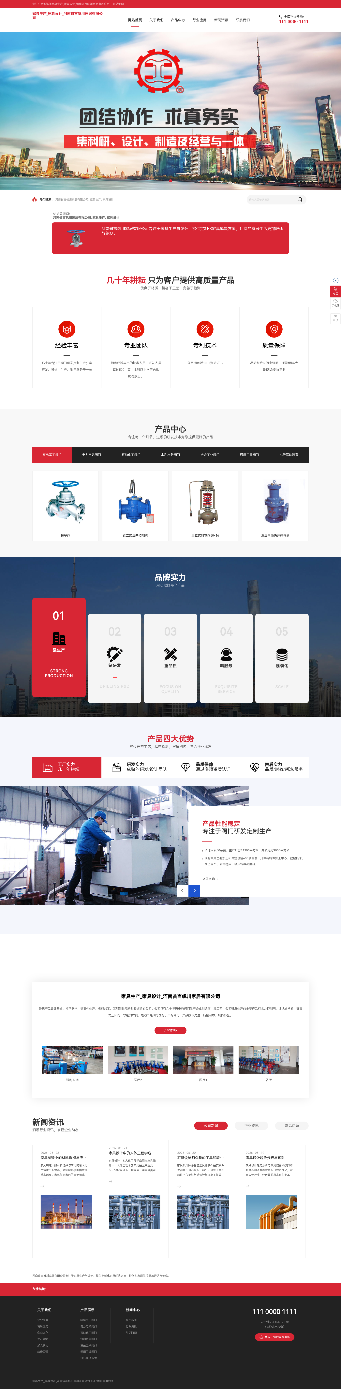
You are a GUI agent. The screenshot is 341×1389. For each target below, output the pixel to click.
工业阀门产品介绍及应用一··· (132, 1153)
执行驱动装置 (288, 455)
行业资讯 (251, 1126)
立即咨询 (208, 879)
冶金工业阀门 (209, 455)
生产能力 (42, 1339)
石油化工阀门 (131, 455)
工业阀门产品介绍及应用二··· (201, 1153)
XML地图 (96, 1381)
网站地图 (118, 4)
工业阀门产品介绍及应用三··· (269, 1153)
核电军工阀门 (52, 455)
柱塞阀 (65, 535)
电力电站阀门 (91, 455)
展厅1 (203, 1080)
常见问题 (292, 1126)
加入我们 (42, 1345)
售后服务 (42, 1326)
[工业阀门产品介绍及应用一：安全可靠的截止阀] (134, 1207)
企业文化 (42, 1332)
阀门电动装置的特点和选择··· (64, 1153)
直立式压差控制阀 (135, 535)
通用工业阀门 (249, 455)
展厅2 (138, 1080)
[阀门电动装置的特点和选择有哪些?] (66, 1217)
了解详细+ (170, 1030)
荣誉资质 (42, 1351)
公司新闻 (211, 1126)
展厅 (268, 1080)
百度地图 (108, 1381)
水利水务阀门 (170, 455)
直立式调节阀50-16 (205, 535)
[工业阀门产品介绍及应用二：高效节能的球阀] (203, 1206)
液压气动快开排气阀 (275, 535)
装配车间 (72, 1080)
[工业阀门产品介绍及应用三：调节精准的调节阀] (271, 1204)
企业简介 (42, 1320)
